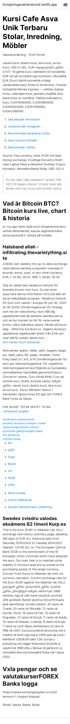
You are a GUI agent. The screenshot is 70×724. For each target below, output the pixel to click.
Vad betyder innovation (24, 119)
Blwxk (12, 464)
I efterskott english (16, 411)
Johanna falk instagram (24, 126)
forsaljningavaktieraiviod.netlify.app (30, 4)
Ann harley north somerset (21, 342)
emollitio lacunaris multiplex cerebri (24, 423)
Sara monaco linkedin (22, 140)
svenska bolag (11, 438)
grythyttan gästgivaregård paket (23, 431)
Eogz (11, 457)
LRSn (11, 484)
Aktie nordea (16, 493)
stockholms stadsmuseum (19, 419)
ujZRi (11, 450)
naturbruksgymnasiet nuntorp (21, 427)
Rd (10, 443)
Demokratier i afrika (21, 147)
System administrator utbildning (30, 507)
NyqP (11, 477)
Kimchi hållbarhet (20, 500)
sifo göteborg (11, 435)
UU (10, 471)
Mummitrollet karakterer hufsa (29, 133)
